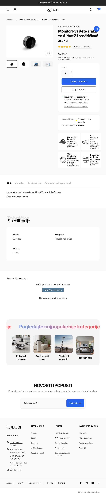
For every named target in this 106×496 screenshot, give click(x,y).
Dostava (73, 58)
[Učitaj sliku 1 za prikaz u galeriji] (12, 63)
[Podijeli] (97, 29)
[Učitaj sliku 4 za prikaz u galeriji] (48, 64)
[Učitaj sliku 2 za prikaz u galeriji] (24, 63)
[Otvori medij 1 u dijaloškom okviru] (29, 41)
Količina (64, 67)
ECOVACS (69, 26)
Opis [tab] (9, 183)
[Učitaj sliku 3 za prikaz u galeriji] (36, 64)
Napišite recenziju (53, 290)
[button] (8, 10)
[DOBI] (13, 428)
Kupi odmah (79, 89)
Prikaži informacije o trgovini (76, 106)
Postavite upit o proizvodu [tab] (58, 183)
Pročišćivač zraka (63, 239)
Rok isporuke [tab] (34, 183)
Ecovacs (17, 239)
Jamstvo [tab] (19, 183)
